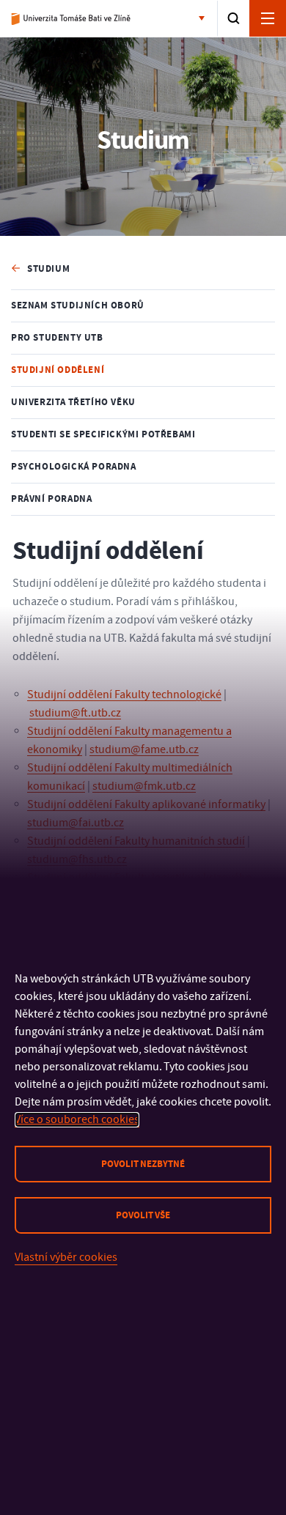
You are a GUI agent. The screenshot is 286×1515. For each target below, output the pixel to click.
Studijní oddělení (57, 370)
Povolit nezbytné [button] (143, 1164)
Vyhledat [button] (233, 18)
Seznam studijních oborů (77, 305)
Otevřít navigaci (267, 18)
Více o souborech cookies (77, 1119)
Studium (48, 268)
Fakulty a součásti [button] (204, 19)
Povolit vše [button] (143, 1215)
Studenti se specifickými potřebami (103, 434)
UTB (71, 19)
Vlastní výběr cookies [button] (66, 1257)
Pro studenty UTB (57, 337)
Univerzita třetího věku (73, 402)
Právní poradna (51, 498)
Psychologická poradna (73, 466)
